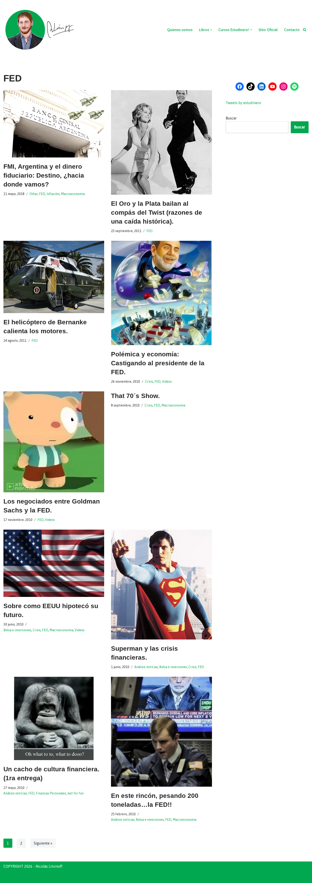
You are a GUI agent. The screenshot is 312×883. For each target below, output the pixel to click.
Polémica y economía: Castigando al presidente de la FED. (157, 363)
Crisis (149, 381)
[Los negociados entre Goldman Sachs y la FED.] (53, 441)
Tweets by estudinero (243, 103)
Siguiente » (43, 843)
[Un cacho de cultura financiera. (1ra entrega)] (53, 718)
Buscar (231, 118)
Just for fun (75, 793)
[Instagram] (283, 86)
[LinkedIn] (261, 86)
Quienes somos (180, 30)
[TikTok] (250, 86)
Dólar (33, 194)
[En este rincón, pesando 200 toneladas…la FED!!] (161, 732)
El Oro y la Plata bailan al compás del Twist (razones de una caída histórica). (156, 212)
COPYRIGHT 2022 (17, 877)
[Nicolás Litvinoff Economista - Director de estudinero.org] (39, 29)
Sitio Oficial (268, 30)
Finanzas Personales (51, 793)
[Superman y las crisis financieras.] (161, 584)
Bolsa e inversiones (17, 630)
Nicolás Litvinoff (67, 877)
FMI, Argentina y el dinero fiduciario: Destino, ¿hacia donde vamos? (43, 175)
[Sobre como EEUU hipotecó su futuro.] (53, 563)
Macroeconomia (73, 194)
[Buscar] (304, 29)
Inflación (53, 194)
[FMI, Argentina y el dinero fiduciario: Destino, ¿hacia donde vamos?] (53, 123)
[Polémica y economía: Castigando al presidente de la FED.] (161, 293)
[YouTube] (272, 86)
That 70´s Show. (135, 395)
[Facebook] (239, 86)
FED (42, 194)
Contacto (292, 30)
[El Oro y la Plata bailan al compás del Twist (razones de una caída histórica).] (161, 142)
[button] (211, 30)
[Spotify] (294, 86)
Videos (167, 381)
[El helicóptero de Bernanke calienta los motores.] (53, 277)
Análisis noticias (146, 667)
